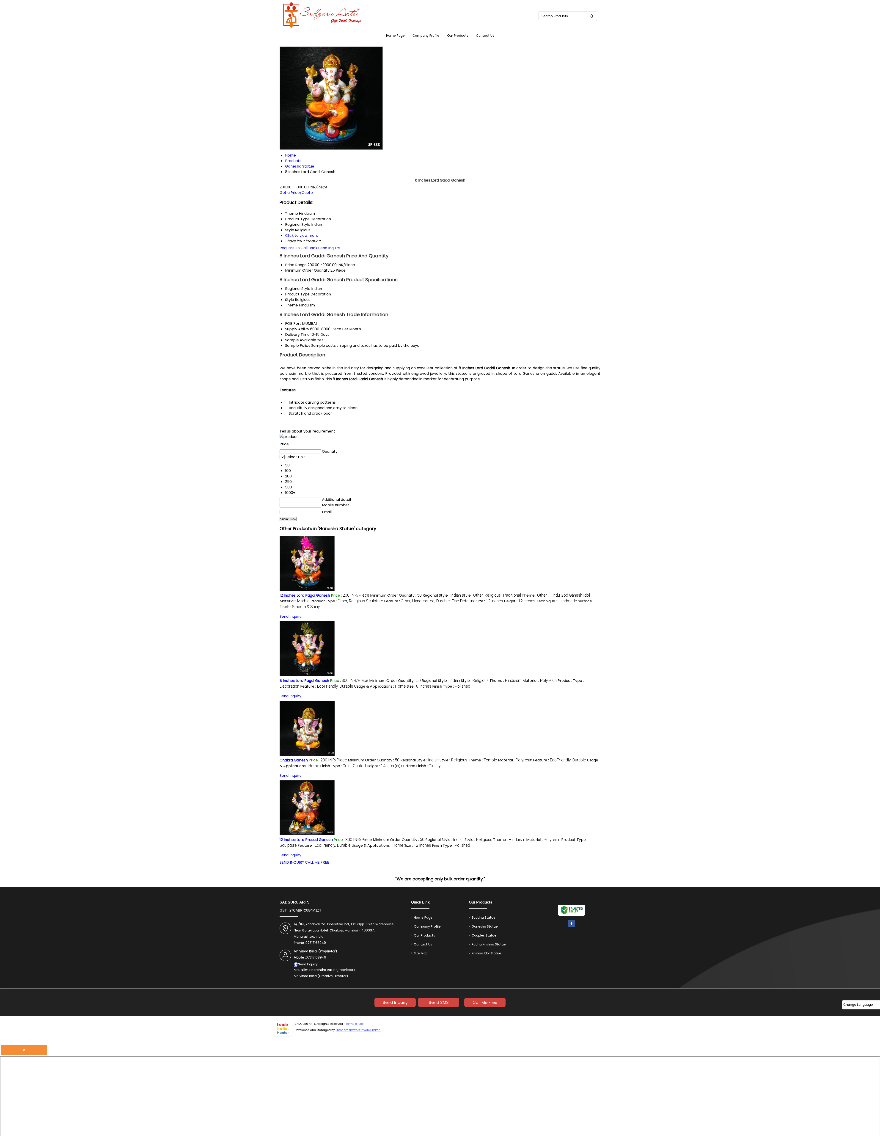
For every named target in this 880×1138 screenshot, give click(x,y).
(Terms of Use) (354, 1024)
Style (289, 299)
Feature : (430, 601)
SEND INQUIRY (292, 862)
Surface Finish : (421, 766)
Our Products (457, 35)
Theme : (556, 595)
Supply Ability (297, 329)
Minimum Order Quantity (307, 270)
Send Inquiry (329, 248)
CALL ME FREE (317, 862)
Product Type (297, 294)
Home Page (395, 35)
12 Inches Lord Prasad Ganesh (306, 839)
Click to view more (301, 235)
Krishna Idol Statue (486, 953)
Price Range (296, 264)
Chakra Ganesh (294, 760)
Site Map (421, 953)
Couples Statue (484, 935)
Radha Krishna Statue (489, 944)
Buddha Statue (483, 917)
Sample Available (300, 340)
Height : (519, 601)
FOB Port (293, 323)
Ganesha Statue (485, 926)
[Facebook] (571, 927)
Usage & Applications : (380, 686)
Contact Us (485, 35)
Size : (489, 601)
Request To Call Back (298, 248)
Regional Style (297, 288)
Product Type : (347, 601)
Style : (491, 595)
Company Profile (425, 35)
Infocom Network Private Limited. (358, 1030)
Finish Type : (451, 686)
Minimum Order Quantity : (396, 595)
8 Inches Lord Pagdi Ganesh (304, 680)
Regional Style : (442, 595)
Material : (295, 601)
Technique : (556, 601)
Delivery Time (297, 334)
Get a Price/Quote (296, 192)
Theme (291, 305)
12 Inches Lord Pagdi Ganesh (305, 595)
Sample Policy (297, 345)
